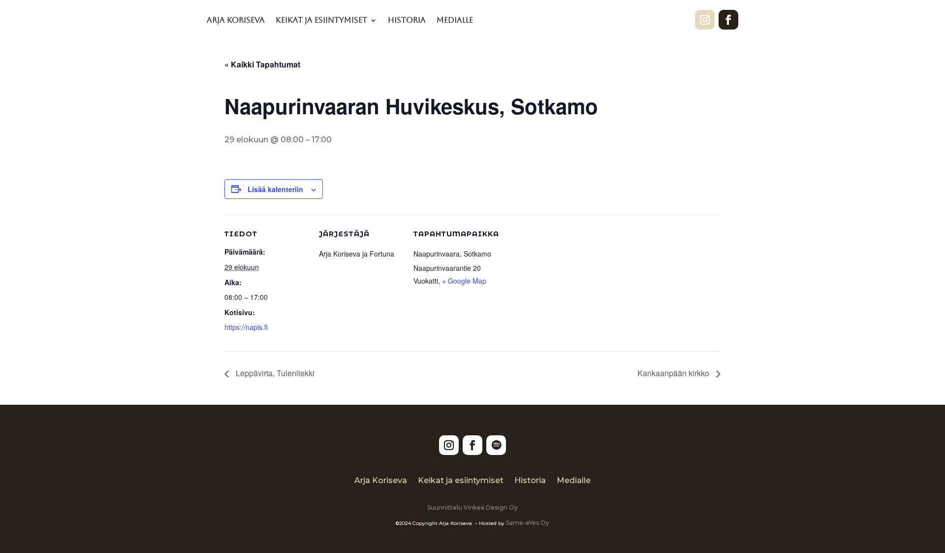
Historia (407, 21)
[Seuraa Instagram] (705, 20)
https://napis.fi (246, 327)
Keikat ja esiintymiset (321, 21)
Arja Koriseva (236, 21)
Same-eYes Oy (527, 522)
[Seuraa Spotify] (496, 445)
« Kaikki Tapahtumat (262, 64)
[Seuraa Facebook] (728, 20)
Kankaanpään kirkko (674, 373)
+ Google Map (464, 281)
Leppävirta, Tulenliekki (274, 373)
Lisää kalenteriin (275, 189)
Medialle (455, 21)
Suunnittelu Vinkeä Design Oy (472, 507)
